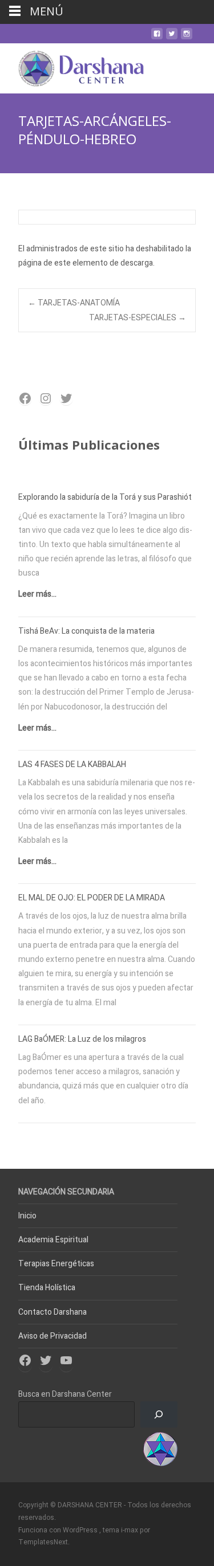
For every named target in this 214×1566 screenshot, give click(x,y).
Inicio (27, 1216)
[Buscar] (158, 1414)
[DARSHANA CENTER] (72, 66)
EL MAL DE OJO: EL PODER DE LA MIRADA (91, 898)
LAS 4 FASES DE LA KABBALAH (72, 764)
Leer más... (37, 594)
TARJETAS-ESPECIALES (137, 318)
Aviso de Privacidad (52, 1336)
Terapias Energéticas (56, 1264)
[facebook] (157, 38)
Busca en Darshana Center (65, 1394)
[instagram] (186, 38)
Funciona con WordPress (58, 1530)
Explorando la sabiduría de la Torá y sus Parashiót (105, 497)
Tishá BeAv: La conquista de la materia (86, 631)
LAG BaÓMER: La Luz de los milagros (82, 1039)
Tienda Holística (46, 1288)
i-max (130, 1530)
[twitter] (171, 38)
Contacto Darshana (52, 1312)
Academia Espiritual (53, 1240)
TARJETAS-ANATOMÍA (74, 303)
